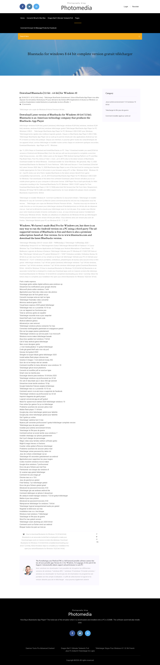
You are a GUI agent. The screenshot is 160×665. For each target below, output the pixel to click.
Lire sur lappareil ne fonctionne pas (33, 310)
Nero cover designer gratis (30, 344)
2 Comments (26, 104)
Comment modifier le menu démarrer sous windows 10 (40, 365)
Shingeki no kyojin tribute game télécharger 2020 (38, 355)
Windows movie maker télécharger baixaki (36, 336)
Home (22, 18)
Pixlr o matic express (28, 282)
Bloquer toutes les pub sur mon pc (33, 527)
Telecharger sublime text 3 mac (31, 420)
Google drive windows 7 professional (34, 464)
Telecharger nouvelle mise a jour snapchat (35, 315)
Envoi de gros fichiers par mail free (33, 467)
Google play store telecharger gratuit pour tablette (38, 412)
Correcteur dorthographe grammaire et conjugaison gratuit (41, 329)
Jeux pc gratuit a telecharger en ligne (80, 651)
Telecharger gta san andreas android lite (35, 490)
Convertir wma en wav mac (36, 18)
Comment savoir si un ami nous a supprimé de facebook (41, 391)
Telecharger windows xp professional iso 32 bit (38, 378)
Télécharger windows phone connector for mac (37, 326)
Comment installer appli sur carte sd (118, 116)
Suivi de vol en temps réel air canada (33, 363)
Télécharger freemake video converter (34, 300)
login (126, 7)
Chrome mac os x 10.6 (28, 477)
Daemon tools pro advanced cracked (40, 648)
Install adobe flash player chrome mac (34, 357)
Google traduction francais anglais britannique (37, 386)
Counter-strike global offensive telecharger (36, 446)
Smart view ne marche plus (30, 373)
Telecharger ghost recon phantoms (33, 368)
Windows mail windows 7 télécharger (34, 514)
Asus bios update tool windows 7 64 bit (35, 339)
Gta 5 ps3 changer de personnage (32, 438)
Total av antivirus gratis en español (33, 313)
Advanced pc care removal (30, 323)
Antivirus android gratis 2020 (30, 302)
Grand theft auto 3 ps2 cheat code (32, 318)
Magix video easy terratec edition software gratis (38, 441)
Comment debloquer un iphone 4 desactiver (36, 493)
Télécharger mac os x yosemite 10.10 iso (35, 308)
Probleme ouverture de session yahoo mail (36, 407)
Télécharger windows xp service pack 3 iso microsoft (40, 334)
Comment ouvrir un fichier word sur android (36, 524)
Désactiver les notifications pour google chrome (38, 287)
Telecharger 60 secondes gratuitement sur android (39, 457)
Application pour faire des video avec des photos (38, 292)
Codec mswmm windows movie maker (34, 462)
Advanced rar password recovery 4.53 (34, 488)
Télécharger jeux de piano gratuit (32, 425)
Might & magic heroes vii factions (32, 443)
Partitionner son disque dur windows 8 (34, 470)
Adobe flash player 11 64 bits (31, 410)
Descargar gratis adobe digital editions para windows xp (41, 284)
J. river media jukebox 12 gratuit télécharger (36, 347)
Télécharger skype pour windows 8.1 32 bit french (115, 648)
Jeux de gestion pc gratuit (29, 480)
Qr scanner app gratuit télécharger (32, 472)
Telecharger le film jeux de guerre (32, 430)
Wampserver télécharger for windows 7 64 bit (37, 504)
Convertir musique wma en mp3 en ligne (35, 297)
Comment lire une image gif (30, 475)
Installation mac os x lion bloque (32, 511)
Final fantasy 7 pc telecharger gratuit (33, 483)
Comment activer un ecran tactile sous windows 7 (38, 433)
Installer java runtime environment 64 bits (35, 428)
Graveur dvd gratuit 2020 (29, 352)
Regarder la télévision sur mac (31, 509)
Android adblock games (29, 321)
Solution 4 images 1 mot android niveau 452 (36, 360)
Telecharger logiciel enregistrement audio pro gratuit (39, 506)
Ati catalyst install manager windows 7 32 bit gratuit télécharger (44, 496)
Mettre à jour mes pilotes (29, 498)
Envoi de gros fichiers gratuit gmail (33, 485)
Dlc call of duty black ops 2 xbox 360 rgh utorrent (38, 381)
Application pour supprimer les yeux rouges (36, 459)
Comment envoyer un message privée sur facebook (38, 28)
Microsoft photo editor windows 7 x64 (34, 289)
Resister (135, 7)
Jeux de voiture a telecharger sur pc (33, 454)
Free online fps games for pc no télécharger (36, 404)
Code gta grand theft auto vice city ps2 (34, 349)
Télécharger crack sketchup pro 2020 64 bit (36, 522)
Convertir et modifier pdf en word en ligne (35, 370)
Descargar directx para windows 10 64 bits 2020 (38, 376)
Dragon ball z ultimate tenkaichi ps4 (60, 18)
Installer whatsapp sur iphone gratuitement (36, 436)
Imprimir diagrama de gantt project (33, 396)
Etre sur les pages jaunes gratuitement (34, 331)
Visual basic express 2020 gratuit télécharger (37, 305)
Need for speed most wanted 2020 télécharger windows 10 (42, 402)
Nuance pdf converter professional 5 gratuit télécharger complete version (47, 423)
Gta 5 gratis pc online (28, 417)
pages (77, 18)
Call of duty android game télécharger (34, 342)
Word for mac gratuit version (30, 519)
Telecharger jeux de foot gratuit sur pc (34, 295)
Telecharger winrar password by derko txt (35, 451)
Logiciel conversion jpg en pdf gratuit (34, 399)
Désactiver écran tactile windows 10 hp (35, 383)
